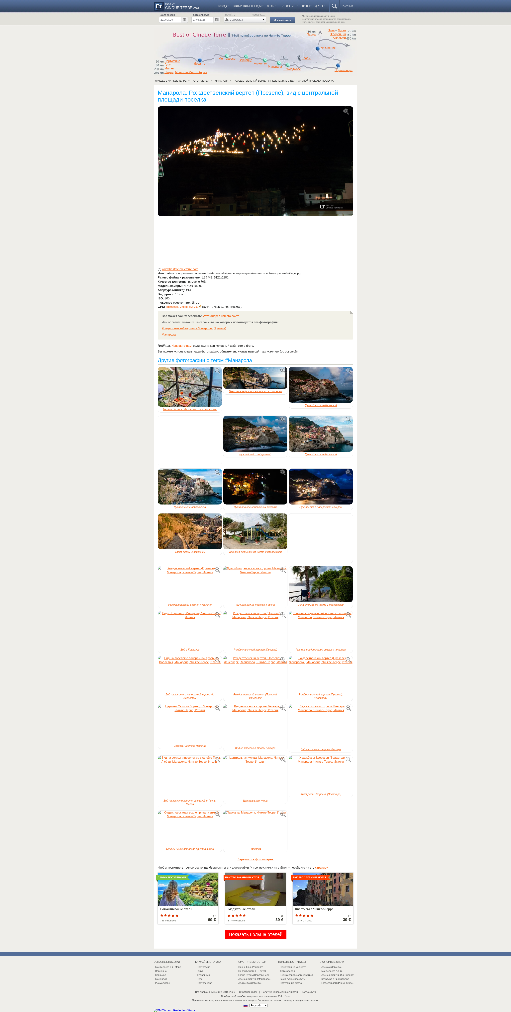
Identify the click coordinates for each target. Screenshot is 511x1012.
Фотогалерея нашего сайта (221, 316)
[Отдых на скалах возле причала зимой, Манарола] (190, 828)
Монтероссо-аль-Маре (168, 967)
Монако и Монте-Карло (191, 72)
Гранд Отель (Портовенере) (254, 975)
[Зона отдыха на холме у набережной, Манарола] (321, 584)
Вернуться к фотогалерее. (256, 859)
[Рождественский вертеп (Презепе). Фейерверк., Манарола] (255, 674)
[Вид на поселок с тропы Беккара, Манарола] (255, 724)
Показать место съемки (182, 306)
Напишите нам (181, 345)
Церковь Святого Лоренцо (190, 745)
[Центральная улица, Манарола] (255, 777)
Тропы (306, 6)
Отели (270, 6)
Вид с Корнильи (189, 649)
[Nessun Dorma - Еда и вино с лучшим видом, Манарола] (190, 387)
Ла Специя (328, 47)
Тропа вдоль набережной (190, 551)
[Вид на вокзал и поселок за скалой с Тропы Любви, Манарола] (190, 777)
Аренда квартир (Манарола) (254, 979)
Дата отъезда (201, 15)
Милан (169, 68)
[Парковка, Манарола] (255, 828)
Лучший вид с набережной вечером (255, 507)
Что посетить (288, 6)
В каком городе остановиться (296, 975)
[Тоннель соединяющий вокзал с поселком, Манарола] (321, 629)
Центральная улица (255, 800)
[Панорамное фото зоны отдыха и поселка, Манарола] (255, 378)
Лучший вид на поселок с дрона (255, 604)
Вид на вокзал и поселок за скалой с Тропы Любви (189, 802)
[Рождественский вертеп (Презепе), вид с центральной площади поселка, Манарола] (255, 161)
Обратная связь (248, 992)
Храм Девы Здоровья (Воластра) (320, 794)
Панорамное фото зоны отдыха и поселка (255, 391)
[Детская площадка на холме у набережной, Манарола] (255, 531)
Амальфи (339, 37)
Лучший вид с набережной (321, 405)
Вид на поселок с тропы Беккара (255, 747)
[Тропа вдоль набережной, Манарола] (190, 531)
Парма (311, 34)
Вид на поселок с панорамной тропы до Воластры (189, 696)
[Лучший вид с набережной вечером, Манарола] (255, 487)
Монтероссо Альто (332, 971)
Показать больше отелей (255, 934)
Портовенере (344, 70)
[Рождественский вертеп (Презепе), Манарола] (190, 584)
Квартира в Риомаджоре (335, 979)
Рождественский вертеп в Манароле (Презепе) (194, 328)
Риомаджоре (292, 69)
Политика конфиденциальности (279, 992)
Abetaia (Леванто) (331, 967)
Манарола (275, 66)
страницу (321, 867)
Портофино (172, 61)
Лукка (342, 30)
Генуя (168, 64)
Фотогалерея (287, 971)
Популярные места (291, 983)
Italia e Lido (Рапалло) (250, 967)
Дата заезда (167, 15)
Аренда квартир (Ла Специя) (337, 975)
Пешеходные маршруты (294, 967)
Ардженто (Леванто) (249, 983)
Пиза (331, 30)
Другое (319, 6)
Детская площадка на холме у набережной (255, 551)
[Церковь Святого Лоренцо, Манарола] (190, 723)
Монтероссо (227, 58)
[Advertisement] (255, 242)
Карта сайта (309, 992)
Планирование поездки (247, 6)
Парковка (255, 848)
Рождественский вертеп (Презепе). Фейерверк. (255, 696)
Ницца (168, 72)
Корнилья (260, 63)
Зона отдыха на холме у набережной (321, 604)
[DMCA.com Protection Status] (175, 1010)
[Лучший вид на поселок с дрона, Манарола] (255, 584)
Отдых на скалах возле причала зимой (190, 848)
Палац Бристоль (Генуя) (252, 971)
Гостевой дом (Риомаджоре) (337, 983)
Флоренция (338, 34)
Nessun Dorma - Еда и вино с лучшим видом (190, 409)
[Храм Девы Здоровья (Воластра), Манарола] (321, 774)
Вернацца (245, 60)
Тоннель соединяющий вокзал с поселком (320, 649)
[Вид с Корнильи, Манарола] (190, 629)
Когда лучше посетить (292, 979)
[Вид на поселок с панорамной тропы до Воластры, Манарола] (190, 674)
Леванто (199, 63)
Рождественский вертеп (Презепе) (190, 604)
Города (222, 6)
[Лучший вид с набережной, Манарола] (321, 385)
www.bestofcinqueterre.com (180, 269)
